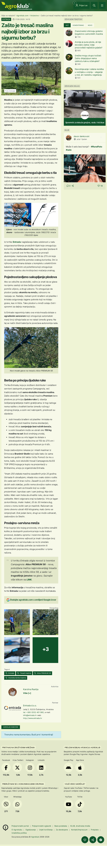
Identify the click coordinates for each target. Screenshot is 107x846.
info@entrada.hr (30, 715)
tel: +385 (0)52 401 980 (33, 712)
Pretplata (95, 830)
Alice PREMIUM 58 (44, 673)
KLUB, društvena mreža (80, 826)
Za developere (62, 830)
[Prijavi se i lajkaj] (84, 839)
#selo (68, 150)
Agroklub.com (22, 16)
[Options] (101, 137)
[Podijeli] (92, 839)
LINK (29, 579)
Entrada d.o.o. (30, 705)
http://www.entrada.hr (32, 718)
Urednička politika (19, 833)
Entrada (17, 242)
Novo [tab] (90, 25)
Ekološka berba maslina (17, 678)
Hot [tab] (67, 25)
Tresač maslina (25, 673)
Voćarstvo (34, 16)
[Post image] (85, 168)
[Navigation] (102, 5)
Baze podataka (61, 826)
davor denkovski (81, 136)
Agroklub (35, 837)
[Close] (94, 5)
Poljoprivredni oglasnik (42, 826)
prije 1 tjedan (82, 139)
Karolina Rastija (30, 689)
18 (101, 186)
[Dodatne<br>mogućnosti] (100, 839)
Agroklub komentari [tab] (10, 727)
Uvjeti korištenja (46, 830)
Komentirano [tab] (78, 25)
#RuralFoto (96, 146)
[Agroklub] (16, 5)
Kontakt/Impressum (79, 830)
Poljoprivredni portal (20, 826)
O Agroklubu (17, 830)
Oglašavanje (30, 830)
